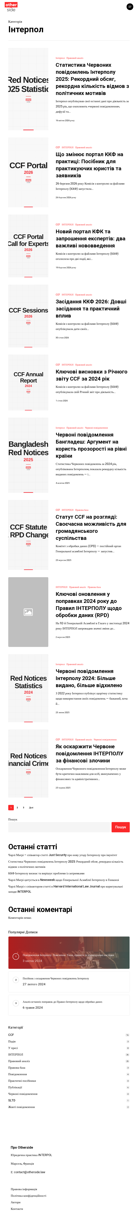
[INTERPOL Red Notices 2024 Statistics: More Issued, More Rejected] (28, 688)
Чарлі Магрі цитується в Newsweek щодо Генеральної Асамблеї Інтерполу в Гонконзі (63, 880)
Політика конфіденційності (28, 1196)
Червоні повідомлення (96, 427)
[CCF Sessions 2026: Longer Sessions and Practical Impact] (28, 316)
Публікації (15, 1087)
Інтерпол (60, 58)
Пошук (12, 819)
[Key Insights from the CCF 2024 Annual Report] (28, 382)
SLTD (11, 1100)
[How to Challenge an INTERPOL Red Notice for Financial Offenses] (28, 764)
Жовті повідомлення (21, 1107)
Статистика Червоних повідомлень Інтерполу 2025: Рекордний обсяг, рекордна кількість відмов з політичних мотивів (65, 864)
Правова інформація (24, 1189)
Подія (11, 1041)
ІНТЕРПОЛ (68, 147)
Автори (16, 1202)
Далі (31, 807)
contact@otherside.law (29, 1172)
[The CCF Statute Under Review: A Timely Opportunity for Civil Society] (28, 535)
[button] (130, 6)
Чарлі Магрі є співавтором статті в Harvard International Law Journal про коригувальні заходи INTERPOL (65, 889)
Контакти (17, 1209)
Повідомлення (17, 1074)
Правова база (81, 510)
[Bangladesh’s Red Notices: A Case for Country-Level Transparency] (28, 455)
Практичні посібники (22, 1081)
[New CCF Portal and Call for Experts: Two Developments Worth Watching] (28, 246)
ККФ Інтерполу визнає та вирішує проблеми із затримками (46, 873)
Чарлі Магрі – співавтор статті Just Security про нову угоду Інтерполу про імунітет (62, 855)
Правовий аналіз (74, 58)
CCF (58, 147)
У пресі (13, 1048)
